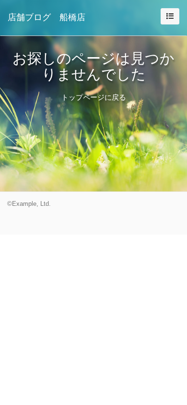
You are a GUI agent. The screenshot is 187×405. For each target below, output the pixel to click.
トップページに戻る (93, 97)
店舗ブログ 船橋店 (46, 17)
